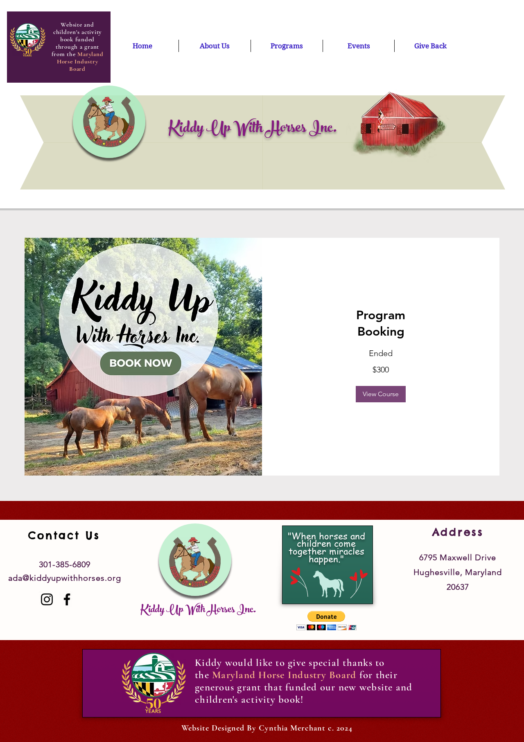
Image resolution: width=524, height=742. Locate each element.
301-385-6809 (64, 564)
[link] (381, 323)
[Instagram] (47, 599)
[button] (381, 394)
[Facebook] (67, 599)
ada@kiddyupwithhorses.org (64, 578)
